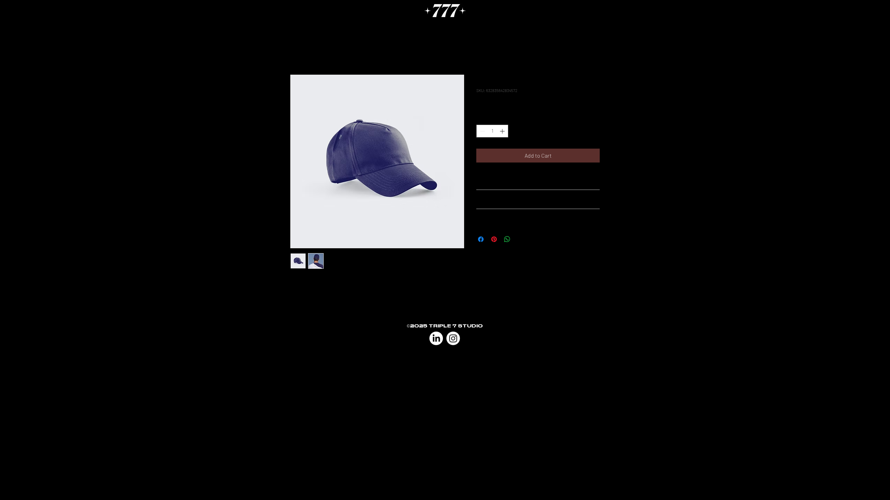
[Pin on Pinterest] (494, 239)
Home (297, 49)
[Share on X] (520, 239)
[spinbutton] (492, 131)
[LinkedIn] (436, 338)
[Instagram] (453, 338)
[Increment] (503, 131)
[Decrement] (481, 131)
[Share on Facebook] (481, 239)
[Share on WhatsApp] (507, 239)
